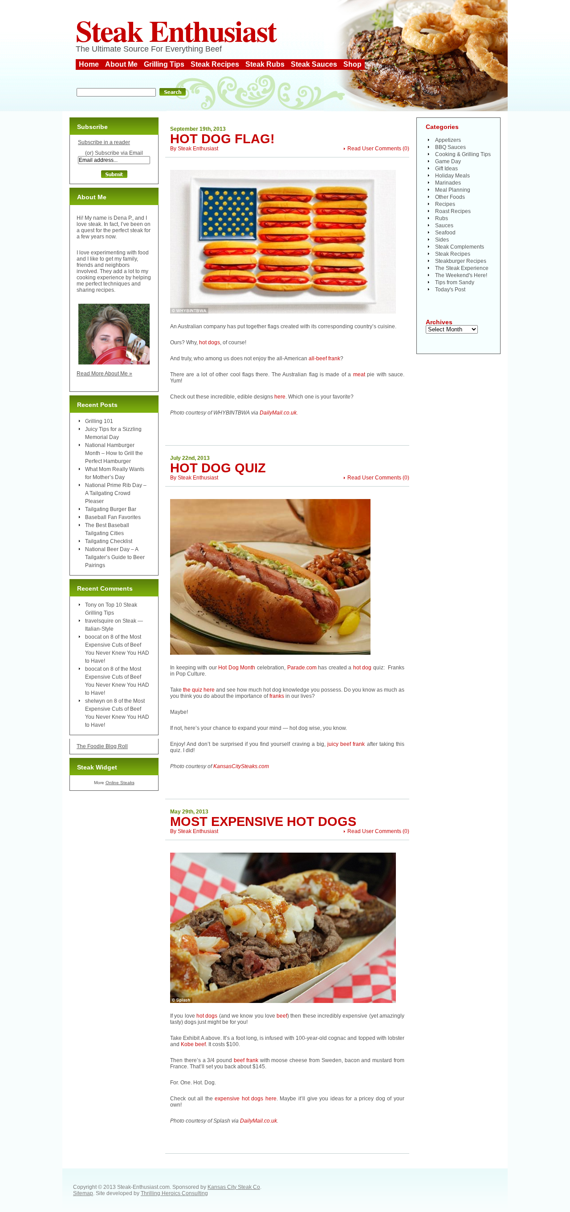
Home (89, 64)
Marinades (448, 183)
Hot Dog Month (236, 667)
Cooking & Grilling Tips (463, 154)
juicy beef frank (346, 744)
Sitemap (83, 1193)
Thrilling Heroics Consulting (174, 1193)
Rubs (441, 218)
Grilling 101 (99, 421)
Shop (352, 64)
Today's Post (450, 289)
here (279, 397)
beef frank (246, 1060)
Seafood (445, 233)
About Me (121, 64)
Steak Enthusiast (176, 30)
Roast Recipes (453, 211)
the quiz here (199, 690)
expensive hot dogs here (246, 1098)
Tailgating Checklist (108, 541)
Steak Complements (459, 247)
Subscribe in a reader (104, 142)
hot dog (362, 667)
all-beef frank (323, 358)
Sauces (444, 225)
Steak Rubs (265, 64)
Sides (442, 240)
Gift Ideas (446, 168)
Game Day (448, 161)
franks (276, 696)
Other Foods (450, 197)
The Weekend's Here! (461, 275)
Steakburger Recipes (460, 261)
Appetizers (448, 140)
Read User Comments (374, 148)
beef (282, 1016)
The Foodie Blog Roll (102, 746)
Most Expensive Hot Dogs (263, 821)
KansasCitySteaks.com (241, 766)
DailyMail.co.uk (258, 1121)
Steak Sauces (314, 64)
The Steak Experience (462, 268)
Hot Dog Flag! (222, 139)
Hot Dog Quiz (218, 468)
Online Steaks (120, 782)
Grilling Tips (164, 64)
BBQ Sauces (450, 147)
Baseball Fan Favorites (113, 517)
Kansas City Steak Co (234, 1187)
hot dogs (209, 342)
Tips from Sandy (454, 282)
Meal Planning (452, 190)
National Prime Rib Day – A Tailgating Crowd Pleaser (116, 493)
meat (359, 374)
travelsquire (99, 621)
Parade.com (302, 667)
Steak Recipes (215, 64)
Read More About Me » (104, 373)
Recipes (445, 204)
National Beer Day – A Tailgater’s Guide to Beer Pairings (115, 557)
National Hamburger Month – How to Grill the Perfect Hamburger (114, 453)
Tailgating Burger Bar (110, 509)
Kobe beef (192, 1044)
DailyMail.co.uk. (279, 413)
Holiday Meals (452, 176)
